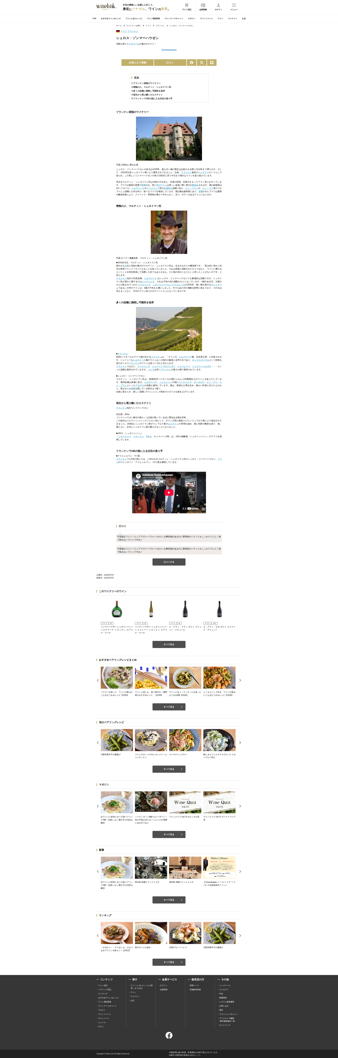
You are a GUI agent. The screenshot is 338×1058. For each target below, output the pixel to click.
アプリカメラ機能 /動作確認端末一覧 (227, 1019)
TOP (94, 18)
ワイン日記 (102, 985)
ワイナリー (232, 18)
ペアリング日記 (104, 989)
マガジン (191, 18)
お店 (244, 18)
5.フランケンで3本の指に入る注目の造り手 (152, 98)
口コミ (170, 62)
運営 (221, 1010)
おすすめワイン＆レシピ (108, 998)
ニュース (102, 1022)
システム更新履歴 (226, 1002)
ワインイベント (206, 18)
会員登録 (163, 989)
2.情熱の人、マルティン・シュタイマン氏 (151, 87)
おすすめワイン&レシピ (111, 18)
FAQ (221, 994)
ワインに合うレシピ (134, 18)
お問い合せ (224, 1006)
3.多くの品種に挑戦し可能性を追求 (148, 91)
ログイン (163, 985)
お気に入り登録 (137, 62)
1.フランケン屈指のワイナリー (146, 83)
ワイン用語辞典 (153, 18)
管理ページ (194, 985)
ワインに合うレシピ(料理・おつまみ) (142, 986)
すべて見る (169, 644)
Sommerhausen (169, 50)
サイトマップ (224, 1025)
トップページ (224, 985)
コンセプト (224, 989)
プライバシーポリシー (228, 1014)
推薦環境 (223, 998)
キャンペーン (103, 1018)
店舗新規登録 (195, 989)
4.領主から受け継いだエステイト (147, 95)
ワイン (220, 18)
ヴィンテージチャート (174, 18)
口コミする (169, 562)
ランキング (102, 994)
